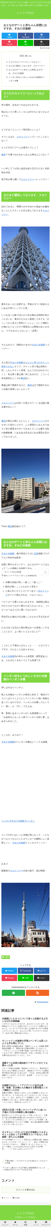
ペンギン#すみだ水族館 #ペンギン (18, 821)
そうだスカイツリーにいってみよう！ (25, 62)
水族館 (6, 957)
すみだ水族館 (38, 345)
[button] (45, 572)
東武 (23, 378)
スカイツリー (23, 137)
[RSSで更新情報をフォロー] (37, 993)
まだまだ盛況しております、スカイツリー (27, 66)
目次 (22, 56)
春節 (3, 154)
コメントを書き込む (25, 1189)
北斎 (36, 553)
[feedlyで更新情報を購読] (13, 993)
